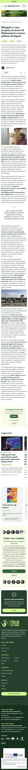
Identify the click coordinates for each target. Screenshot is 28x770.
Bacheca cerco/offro (6, 673)
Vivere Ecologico (6, 464)
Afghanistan (15, 236)
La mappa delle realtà (7, 670)
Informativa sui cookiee (10, 764)
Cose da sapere (5, 658)
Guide (2, 663)
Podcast (17, 658)
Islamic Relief (5, 342)
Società (12, 41)
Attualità (4, 41)
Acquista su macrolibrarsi (11, 519)
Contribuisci (4, 683)
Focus (16, 660)
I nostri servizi (5, 648)
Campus (3, 676)
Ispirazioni (4, 660)
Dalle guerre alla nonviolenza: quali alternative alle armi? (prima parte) (10, 458)
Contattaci (4, 651)
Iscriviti (14, 610)
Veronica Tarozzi (5, 474)
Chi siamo (3, 645)
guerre (19, 41)
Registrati (14, 416)
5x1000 (3, 686)
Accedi (24, 6)
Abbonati (14, 571)
